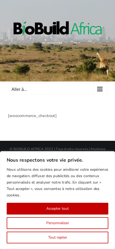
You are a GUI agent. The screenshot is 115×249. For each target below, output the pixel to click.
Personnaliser (57, 222)
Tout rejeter (57, 237)
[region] (57, 200)
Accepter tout (57, 208)
